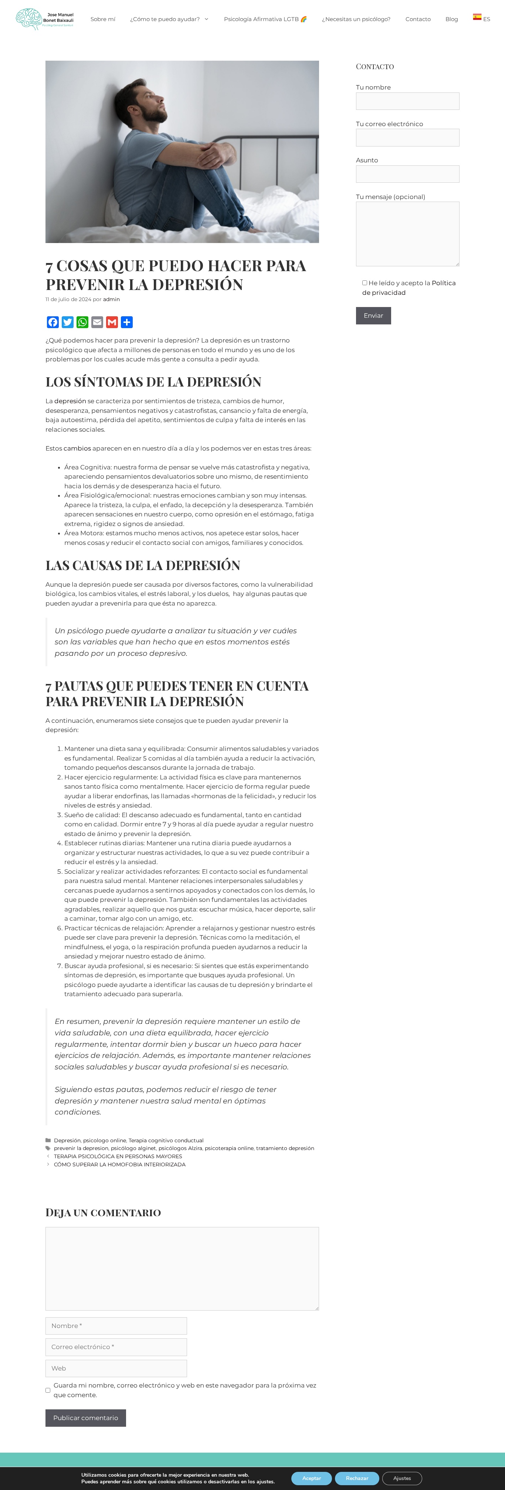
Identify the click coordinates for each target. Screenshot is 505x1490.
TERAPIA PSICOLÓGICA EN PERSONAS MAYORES (118, 1156)
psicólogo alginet (133, 1148)
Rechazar (357, 1478)
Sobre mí (103, 19)
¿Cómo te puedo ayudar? (165, 19)
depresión (70, 401)
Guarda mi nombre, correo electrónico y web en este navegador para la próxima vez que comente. (185, 1390)
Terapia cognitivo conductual (166, 1140)
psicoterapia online (229, 1148)
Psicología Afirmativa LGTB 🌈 (265, 19)
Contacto (418, 19)
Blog (451, 19)
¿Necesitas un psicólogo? (356, 19)
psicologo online (104, 1140)
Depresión (67, 1140)
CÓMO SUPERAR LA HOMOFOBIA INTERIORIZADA (120, 1164)
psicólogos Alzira (180, 1148)
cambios (77, 448)
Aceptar (311, 1478)
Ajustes (402, 1478)
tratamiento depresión (285, 1148)
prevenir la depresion (81, 1148)
